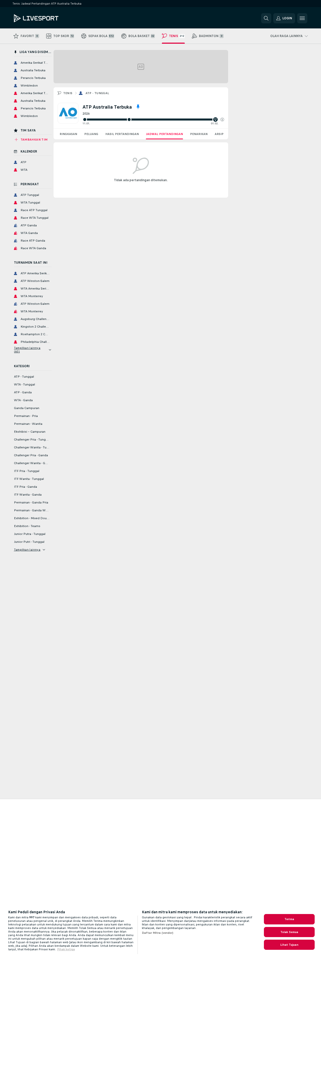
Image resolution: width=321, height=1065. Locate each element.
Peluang (91, 134)
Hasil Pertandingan (122, 134)
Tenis (68, 93)
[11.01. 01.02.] (153, 119)
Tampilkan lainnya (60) (27, 349)
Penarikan (199, 134)
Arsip (219, 134)
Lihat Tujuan (289, 944)
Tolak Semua (289, 932)
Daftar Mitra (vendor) (158, 933)
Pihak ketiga (66, 949)
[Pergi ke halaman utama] (49, 18)
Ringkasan (68, 134)
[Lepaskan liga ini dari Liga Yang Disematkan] (138, 107)
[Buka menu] (302, 18)
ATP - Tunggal (97, 93)
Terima (289, 919)
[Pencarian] (266, 18)
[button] (222, 119)
